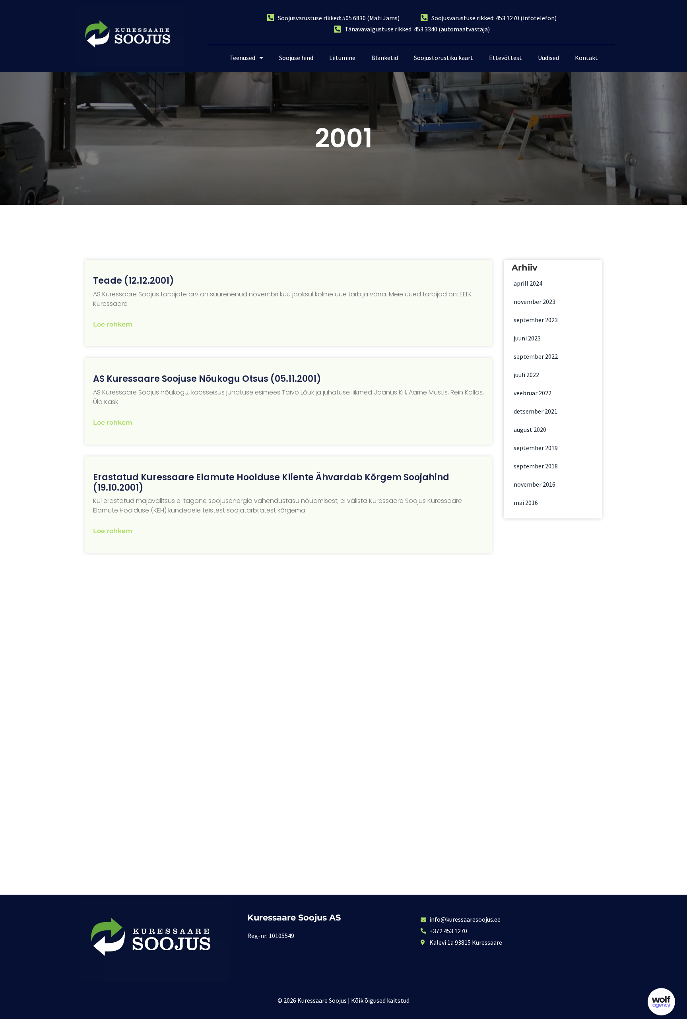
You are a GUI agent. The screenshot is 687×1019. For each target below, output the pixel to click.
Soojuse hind (296, 58)
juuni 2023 (527, 338)
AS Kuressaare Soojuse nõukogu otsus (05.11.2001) (207, 379)
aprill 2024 (528, 283)
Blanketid (384, 58)
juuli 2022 (526, 375)
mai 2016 (526, 503)
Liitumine (342, 58)
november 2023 (534, 302)
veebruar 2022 (532, 393)
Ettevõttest (505, 58)
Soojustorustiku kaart (443, 58)
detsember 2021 (535, 411)
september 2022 (536, 356)
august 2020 (530, 429)
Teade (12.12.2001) (133, 281)
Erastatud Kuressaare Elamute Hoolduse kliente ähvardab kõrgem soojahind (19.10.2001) (271, 482)
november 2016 (534, 484)
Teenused (242, 58)
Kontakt (586, 58)
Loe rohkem (112, 324)
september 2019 (536, 448)
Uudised (548, 58)
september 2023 (536, 320)
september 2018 (536, 466)
